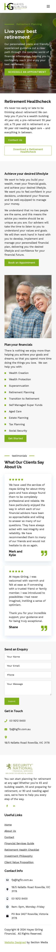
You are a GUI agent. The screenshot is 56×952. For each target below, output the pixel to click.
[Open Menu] (48, 6)
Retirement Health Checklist (21, 849)
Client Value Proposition (19, 862)
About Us (10, 830)
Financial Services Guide (19, 843)
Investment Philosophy (18, 856)
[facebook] (7, 806)
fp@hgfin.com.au (20, 729)
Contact (9, 837)
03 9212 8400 (17, 720)
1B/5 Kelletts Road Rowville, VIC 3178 (27, 742)
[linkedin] (14, 806)
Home (8, 824)
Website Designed (15, 942)
